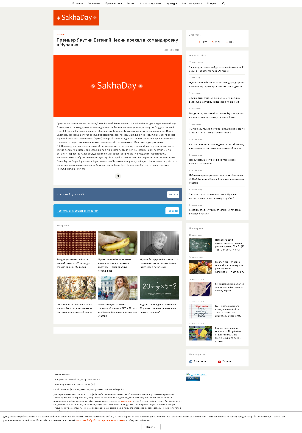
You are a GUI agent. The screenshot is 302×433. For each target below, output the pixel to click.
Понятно (151, 427)
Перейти (172, 210)
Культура (172, 3)
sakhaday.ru (126, 401)
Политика (77, 3)
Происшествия (113, 3)
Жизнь (130, 3)
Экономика (94, 3)
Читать (173, 194)
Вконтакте (200, 361)
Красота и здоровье (151, 3)
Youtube (227, 361)
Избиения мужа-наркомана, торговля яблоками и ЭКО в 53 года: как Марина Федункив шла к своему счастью (216, 179)
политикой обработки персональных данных (100, 420)
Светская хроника (192, 3)
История (211, 3)
